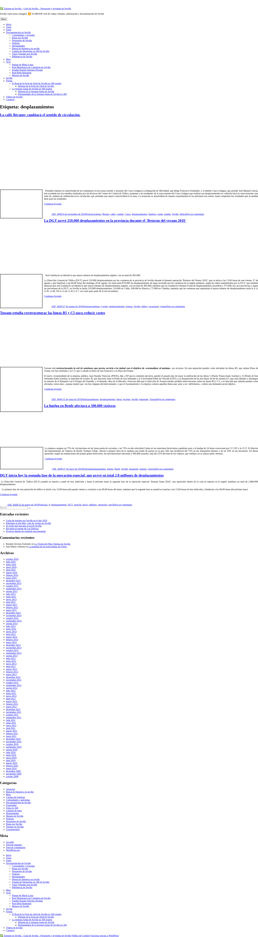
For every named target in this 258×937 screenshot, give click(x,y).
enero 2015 (11, 610)
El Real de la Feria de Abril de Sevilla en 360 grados (36, 83)
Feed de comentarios (15, 847)
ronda (160, 214)
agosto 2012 (11, 688)
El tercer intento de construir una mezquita (26, 531)
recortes (126, 399)
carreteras (95, 306)
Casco (128, 214)
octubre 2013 (12, 650)
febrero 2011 (12, 733)
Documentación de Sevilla (18, 32)
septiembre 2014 (14, 621)
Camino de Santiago (15, 797)
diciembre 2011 (13, 709)
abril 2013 (11, 666)
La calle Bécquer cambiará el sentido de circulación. (40, 115)
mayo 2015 (11, 599)
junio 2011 (11, 723)
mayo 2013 (11, 664)
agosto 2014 (11, 623)
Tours (8, 27)
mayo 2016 (11, 567)
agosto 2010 (11, 749)
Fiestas (9, 80)
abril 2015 (11, 602)
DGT (70, 504)
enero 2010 (11, 768)
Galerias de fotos (14, 810)
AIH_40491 (57, 214)
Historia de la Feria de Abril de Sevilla (36, 86)
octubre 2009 (12, 776)
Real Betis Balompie (21, 72)
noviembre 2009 (13, 774)
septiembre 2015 (14, 588)
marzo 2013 (11, 669)
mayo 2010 (11, 757)
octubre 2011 (12, 715)
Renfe (117, 469)
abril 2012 (11, 698)
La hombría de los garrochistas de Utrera (48, 546)
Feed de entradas (14, 845)
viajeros (151, 469)
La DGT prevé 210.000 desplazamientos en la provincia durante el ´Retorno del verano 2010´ (115, 220)
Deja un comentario (195, 214)
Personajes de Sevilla (22, 40)
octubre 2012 (12, 682)
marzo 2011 (11, 731)
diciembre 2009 (13, 771)
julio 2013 (11, 658)
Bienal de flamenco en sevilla (26, 48)
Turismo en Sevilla (15, 826)
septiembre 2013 (14, 653)
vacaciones (154, 306)
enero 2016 (11, 578)
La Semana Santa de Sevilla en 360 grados (32, 89)
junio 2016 (11, 564)
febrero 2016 (12, 575)
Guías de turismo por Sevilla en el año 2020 (26, 520)
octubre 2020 (12, 559)
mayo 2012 (11, 696)
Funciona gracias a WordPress (104, 935)
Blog (8, 59)
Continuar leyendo (53, 204)
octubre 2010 (12, 744)
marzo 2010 (11, 763)
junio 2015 (11, 596)
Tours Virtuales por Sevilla (24, 54)
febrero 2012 (12, 704)
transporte (143, 399)
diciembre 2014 (13, 613)
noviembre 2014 (13, 615)
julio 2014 (11, 626)
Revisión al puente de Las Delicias (22, 528)
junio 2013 (11, 661)
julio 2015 (11, 594)
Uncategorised (13, 829)
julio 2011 (10, 720)
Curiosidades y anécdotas (18, 800)
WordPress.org (13, 850)
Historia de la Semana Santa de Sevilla (36, 91)
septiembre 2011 (13, 717)
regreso (129, 306)
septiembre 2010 (14, 747)
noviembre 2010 (13, 741)
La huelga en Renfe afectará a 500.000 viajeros (80, 406)
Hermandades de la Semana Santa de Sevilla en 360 (42, 94)
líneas (119, 399)
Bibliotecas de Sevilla (22, 56)
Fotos (8, 29)
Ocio (8, 62)
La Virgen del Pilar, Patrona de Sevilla (52, 544)
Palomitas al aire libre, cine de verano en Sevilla (28, 523)
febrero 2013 (12, 672)
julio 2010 (11, 752)
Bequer (105, 214)
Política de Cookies (81, 935)
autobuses (94, 399)
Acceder (10, 842)
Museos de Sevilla (20, 75)
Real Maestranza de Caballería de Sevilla (31, 67)
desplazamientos (139, 214)
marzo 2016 (11, 572)
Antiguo (97, 214)
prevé (111, 504)
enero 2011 (11, 736)
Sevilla (9, 78)
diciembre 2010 (13, 739)
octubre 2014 (12, 618)
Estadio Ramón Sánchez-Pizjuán (27, 70)
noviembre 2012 (13, 680)
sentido (167, 214)
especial (77, 504)
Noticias (16, 43)
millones (93, 504)
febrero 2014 (12, 639)
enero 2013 (11, 674)
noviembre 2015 (13, 583)
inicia (85, 504)
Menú (3, 19)
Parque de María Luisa (22, 64)
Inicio (8, 24)
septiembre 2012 (14, 685)
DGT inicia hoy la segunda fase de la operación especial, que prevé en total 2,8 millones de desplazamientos (82, 475)
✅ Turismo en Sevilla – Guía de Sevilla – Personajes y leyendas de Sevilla (35, 8)
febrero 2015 (12, 607)
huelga (110, 469)
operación (102, 504)
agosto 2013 (11, 655)
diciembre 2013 (13, 645)
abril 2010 (11, 760)
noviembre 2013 (13, 647)
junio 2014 (11, 629)
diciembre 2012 (13, 677)
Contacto (10, 99)
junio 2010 (11, 755)
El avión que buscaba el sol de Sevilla (24, 526)
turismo (142, 469)
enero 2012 (11, 706)
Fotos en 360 (12, 808)
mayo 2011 (11, 725)
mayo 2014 (11, 631)
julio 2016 (11, 562)
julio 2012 (11, 690)
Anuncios (10, 789)
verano (163, 306)
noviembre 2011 (13, 712)
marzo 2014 (11, 637)
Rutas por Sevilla (20, 38)
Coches (104, 306)
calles (113, 214)
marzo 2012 (11, 701)
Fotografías (11, 805)
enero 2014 (11, 642)
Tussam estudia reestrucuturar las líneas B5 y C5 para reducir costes (52, 313)
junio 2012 (11, 693)
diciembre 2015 (13, 580)
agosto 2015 (11, 591)
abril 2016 (11, 570)
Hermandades (18, 46)
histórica (152, 214)
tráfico (183, 214)
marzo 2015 (11, 604)
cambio (120, 214)
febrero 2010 (12, 766)
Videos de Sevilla (14, 97)
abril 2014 (11, 634)
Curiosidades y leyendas (23, 35)
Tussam (153, 399)
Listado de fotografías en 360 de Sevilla (30, 51)
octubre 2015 (12, 586)
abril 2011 (10, 728)
